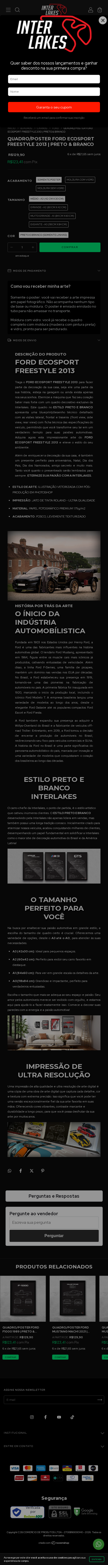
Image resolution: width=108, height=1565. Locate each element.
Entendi (96, 1559)
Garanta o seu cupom (54, 107)
